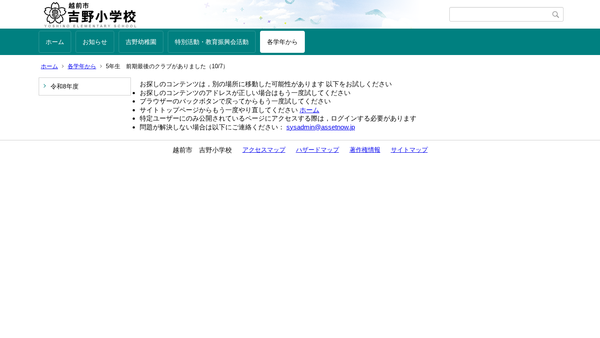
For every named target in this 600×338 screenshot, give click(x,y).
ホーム (55, 41)
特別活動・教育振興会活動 (212, 41)
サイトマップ (409, 149)
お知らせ (95, 41)
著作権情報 (365, 149)
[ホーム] (244, 14)
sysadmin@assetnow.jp (320, 127)
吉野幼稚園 (141, 41)
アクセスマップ (264, 149)
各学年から (282, 41)
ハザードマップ (317, 149)
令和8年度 (65, 86)
